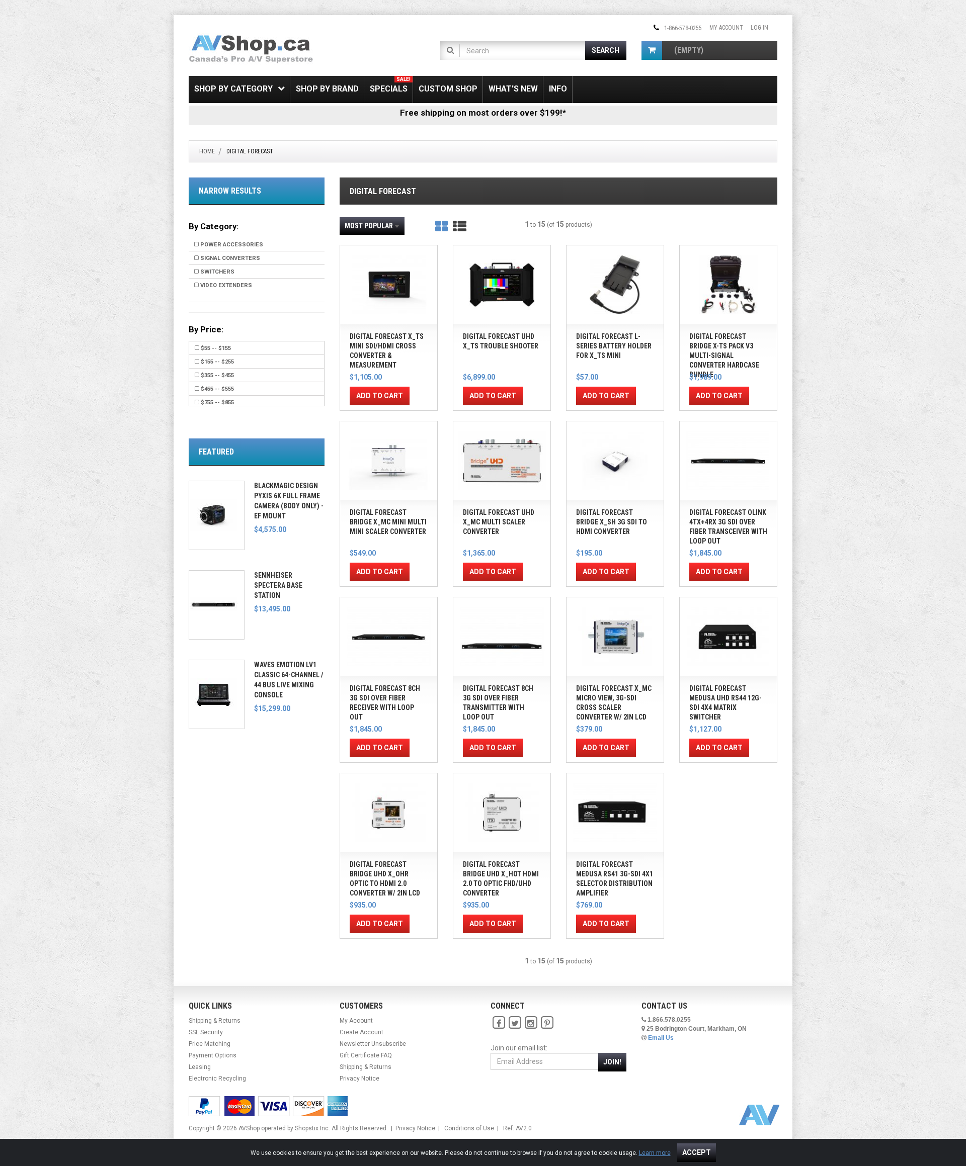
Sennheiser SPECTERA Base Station (278, 585)
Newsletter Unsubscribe (373, 1043)
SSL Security (206, 1032)
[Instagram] (531, 1022)
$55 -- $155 (215, 348)
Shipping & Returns (214, 1020)
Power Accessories (231, 244)
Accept (696, 1152)
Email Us (661, 1037)
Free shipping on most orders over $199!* (483, 113)
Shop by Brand (327, 89)
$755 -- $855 (216, 402)
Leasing (200, 1066)
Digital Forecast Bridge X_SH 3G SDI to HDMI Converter (611, 521)
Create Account (361, 1032)
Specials (390, 85)
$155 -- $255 (216, 361)
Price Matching (209, 1043)
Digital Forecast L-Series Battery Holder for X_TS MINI (614, 346)
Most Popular (369, 226)
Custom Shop (448, 89)
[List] (459, 226)
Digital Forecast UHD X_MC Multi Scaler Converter (498, 521)
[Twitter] (515, 1022)
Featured (216, 452)
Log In (759, 27)
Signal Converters (229, 258)
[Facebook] (499, 1022)
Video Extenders (225, 285)
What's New (513, 89)
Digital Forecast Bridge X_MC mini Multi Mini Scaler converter (388, 521)
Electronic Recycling (217, 1078)
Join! (612, 1062)
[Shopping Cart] (651, 50)
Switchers (216, 271)
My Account (726, 27)
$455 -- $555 (216, 389)
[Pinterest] (547, 1022)
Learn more (655, 1152)
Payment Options (212, 1055)
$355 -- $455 (216, 375)
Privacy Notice (359, 1078)
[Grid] (441, 226)
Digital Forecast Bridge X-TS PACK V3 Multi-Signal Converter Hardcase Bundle (724, 355)
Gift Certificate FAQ (366, 1055)
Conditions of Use (469, 1128)
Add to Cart (380, 396)
